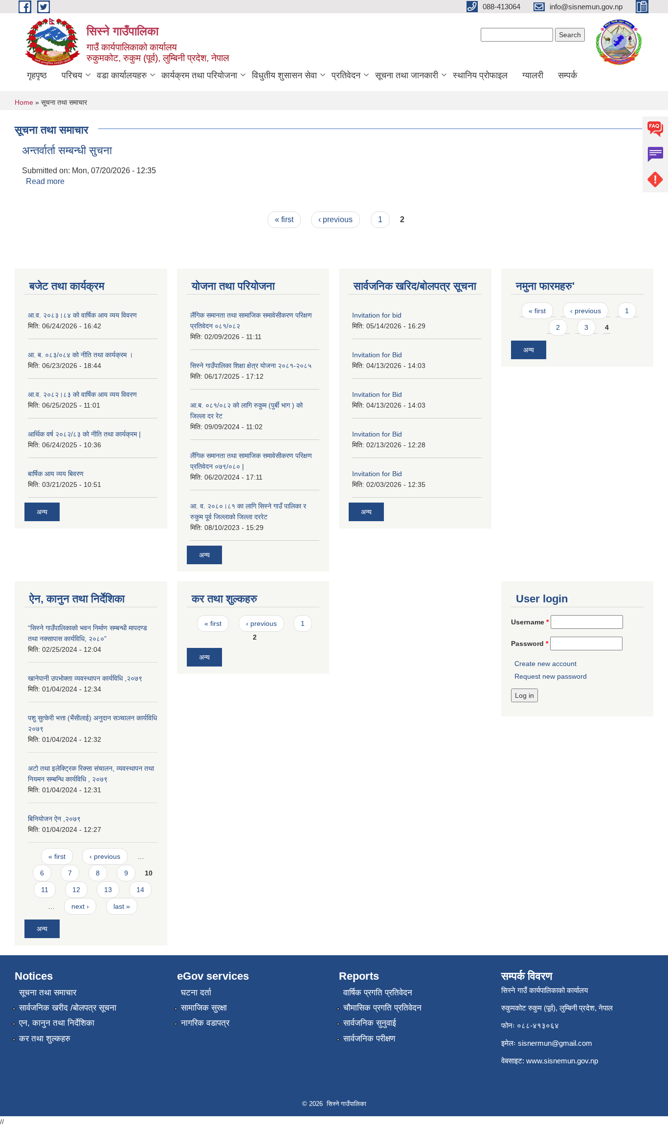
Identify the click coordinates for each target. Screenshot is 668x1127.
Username (530, 622)
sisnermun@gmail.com (555, 1043)
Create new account (545, 663)
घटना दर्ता (196, 992)
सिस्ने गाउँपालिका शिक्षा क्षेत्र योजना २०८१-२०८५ (251, 365)
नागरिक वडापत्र (205, 1023)
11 (44, 890)
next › (80, 906)
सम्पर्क (567, 75)
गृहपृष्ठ (37, 75)
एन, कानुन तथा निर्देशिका (56, 1023)
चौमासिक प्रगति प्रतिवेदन (382, 1007)
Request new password (550, 676)
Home (24, 102)
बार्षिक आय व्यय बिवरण (56, 474)
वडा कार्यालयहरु (122, 75)
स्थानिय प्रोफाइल (480, 75)
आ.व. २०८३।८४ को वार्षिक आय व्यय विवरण (82, 315)
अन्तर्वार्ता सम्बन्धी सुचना (67, 150)
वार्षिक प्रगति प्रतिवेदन (377, 992)
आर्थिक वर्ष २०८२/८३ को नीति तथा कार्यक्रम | (84, 434)
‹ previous (335, 219)
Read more (45, 181)
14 (140, 890)
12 (76, 890)
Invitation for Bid (377, 355)
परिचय (72, 75)
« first (284, 219)
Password (529, 643)
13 (108, 890)
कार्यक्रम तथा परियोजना (199, 75)
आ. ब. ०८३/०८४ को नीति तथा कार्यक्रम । (80, 355)
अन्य (42, 512)
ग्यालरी (532, 75)
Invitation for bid (376, 315)
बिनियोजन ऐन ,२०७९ (54, 819)
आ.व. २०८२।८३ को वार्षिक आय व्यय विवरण (82, 394)
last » (121, 906)
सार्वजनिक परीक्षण (369, 1038)
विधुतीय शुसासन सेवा (284, 75)
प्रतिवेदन (346, 75)
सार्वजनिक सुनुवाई (369, 1023)
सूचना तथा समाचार (47, 992)
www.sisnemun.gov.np (562, 1061)
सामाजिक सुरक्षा (204, 1007)
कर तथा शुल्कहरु (44, 1038)
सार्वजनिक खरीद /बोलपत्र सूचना (67, 1007)
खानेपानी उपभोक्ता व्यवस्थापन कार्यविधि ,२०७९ (85, 678)
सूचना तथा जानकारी (406, 75)
